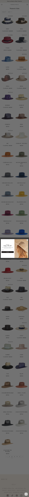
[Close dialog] (27, 240)
